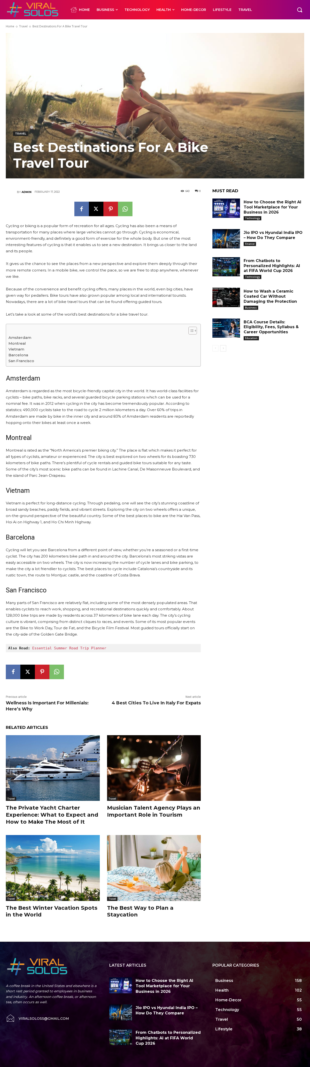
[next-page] (223, 348)
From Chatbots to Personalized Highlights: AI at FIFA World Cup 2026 (272, 265)
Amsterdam (19, 337)
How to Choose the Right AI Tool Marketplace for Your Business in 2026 (272, 207)
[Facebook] (81, 209)
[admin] (11, 192)
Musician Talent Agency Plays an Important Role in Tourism (153, 811)
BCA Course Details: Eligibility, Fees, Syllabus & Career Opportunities (271, 327)
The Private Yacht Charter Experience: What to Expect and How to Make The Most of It (52, 814)
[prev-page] (215, 348)
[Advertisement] (258, 436)
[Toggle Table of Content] (190, 330)
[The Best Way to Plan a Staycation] (154, 868)
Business (251, 307)
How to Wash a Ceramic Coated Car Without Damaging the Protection (270, 296)
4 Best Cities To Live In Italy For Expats (156, 703)
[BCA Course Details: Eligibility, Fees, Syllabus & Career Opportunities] (226, 328)
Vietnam (16, 349)
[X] (96, 209)
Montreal (17, 343)
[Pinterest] (110, 209)
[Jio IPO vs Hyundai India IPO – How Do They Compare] (226, 238)
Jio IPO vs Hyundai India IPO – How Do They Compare (273, 235)
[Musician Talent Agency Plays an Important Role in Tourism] (154, 768)
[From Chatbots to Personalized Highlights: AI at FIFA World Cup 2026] (226, 267)
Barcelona (18, 355)
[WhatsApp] (125, 209)
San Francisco (21, 360)
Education (251, 338)
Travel (23, 26)
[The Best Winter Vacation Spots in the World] (53, 868)
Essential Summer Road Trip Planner (69, 648)
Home (10, 26)
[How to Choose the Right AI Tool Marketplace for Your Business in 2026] (226, 208)
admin (26, 192)
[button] (299, 9)
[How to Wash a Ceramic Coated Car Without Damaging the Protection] (226, 297)
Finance (250, 244)
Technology (252, 218)
